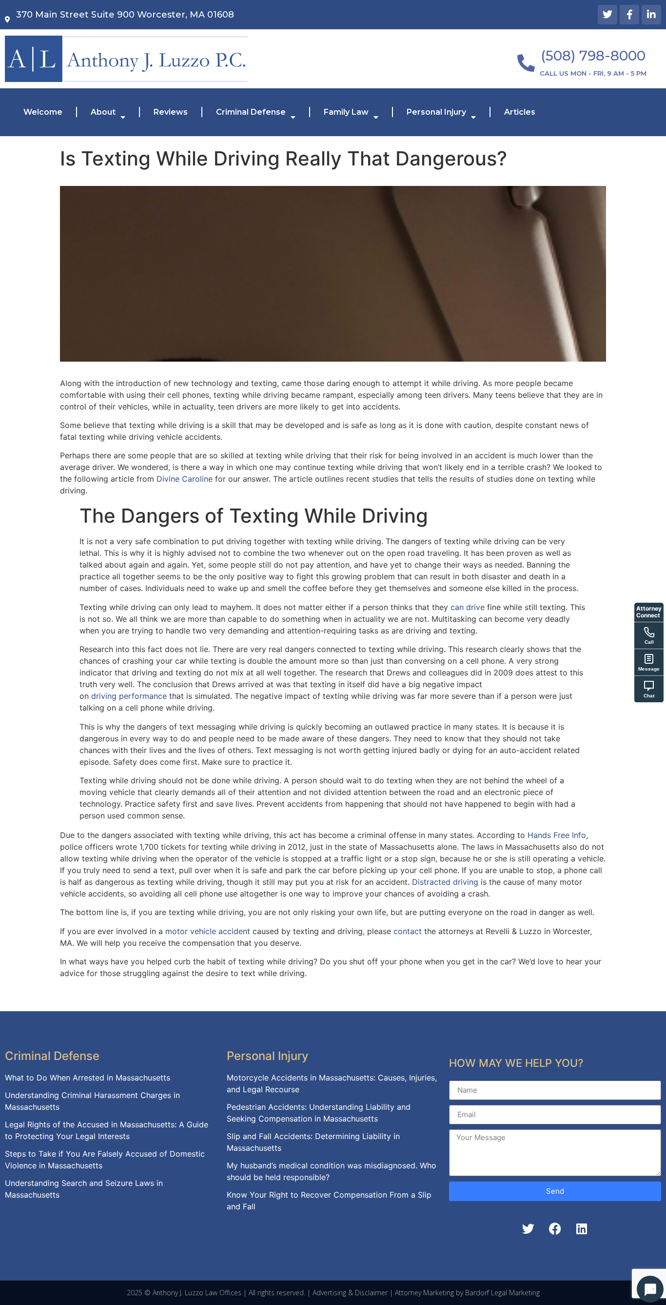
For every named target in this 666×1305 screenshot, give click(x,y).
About (103, 112)
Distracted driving (445, 882)
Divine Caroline (185, 479)
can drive (468, 607)
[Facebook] (555, 1229)
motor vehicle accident (207, 931)
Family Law (346, 112)
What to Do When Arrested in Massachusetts (87, 1077)
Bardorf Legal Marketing (502, 1292)
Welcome (42, 112)
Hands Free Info (557, 835)
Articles (519, 112)
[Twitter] (607, 14)
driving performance (129, 696)
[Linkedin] (581, 1229)
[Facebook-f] (629, 14)
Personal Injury (436, 112)
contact (407, 931)
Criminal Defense (251, 112)
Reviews (171, 112)
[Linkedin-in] (651, 14)
